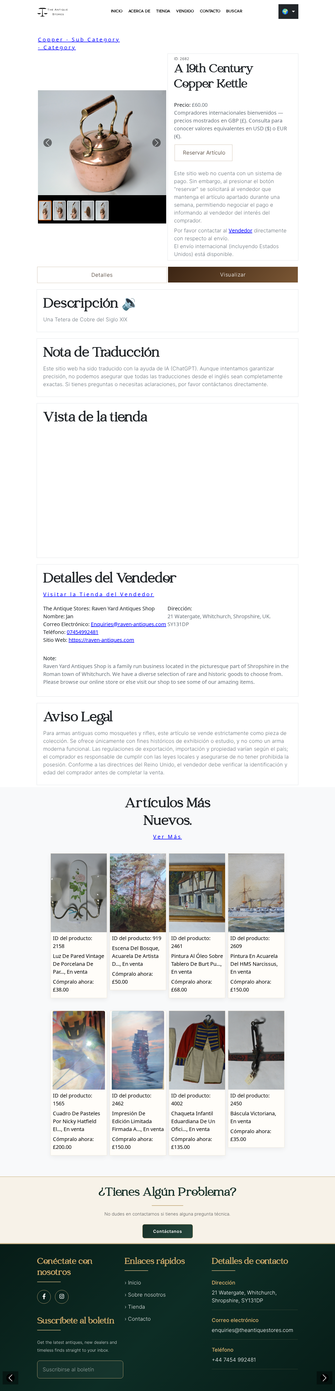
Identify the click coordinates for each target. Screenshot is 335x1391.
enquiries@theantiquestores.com (252, 1330)
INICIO (117, 11)
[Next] (324, 1377)
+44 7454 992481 (234, 1360)
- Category (57, 47)
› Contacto (138, 1319)
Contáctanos (167, 1231)
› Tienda (135, 1307)
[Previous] (10, 1377)
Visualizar (233, 274)
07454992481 (82, 632)
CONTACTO (210, 11)
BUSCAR (234, 11)
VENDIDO (185, 11)
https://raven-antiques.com (101, 639)
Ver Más (167, 836)
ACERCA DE (139, 11)
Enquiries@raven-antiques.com (128, 624)
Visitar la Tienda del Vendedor (98, 594)
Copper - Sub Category (79, 39)
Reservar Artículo (204, 153)
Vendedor (240, 230)
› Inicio (133, 1283)
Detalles (102, 275)
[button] (47, 142)
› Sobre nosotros (145, 1295)
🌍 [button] (285, 11)
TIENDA (163, 11)
